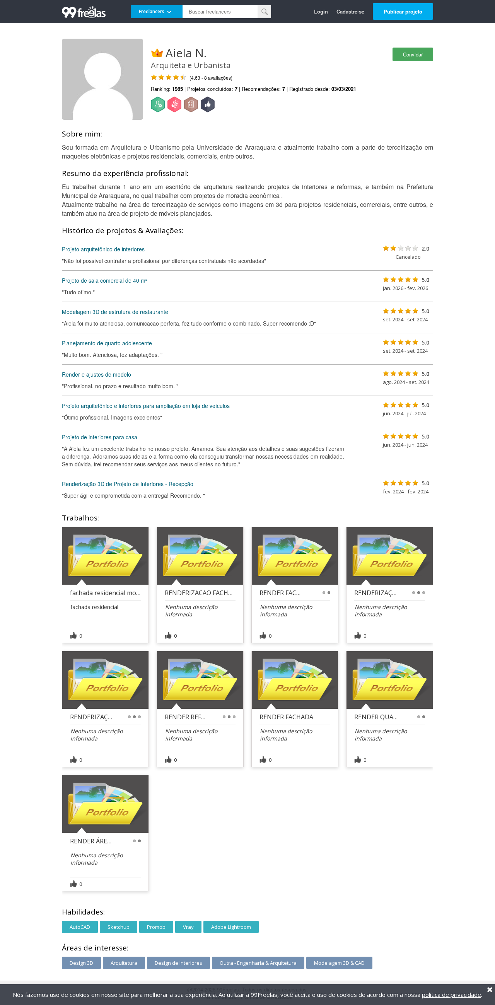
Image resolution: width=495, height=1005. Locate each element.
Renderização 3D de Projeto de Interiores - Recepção (127, 484)
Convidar (413, 54)
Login (321, 11)
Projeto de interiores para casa (99, 437)
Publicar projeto (403, 11)
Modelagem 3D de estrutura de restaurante (115, 312)
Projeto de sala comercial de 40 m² (104, 280)
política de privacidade (451, 994)
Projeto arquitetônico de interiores (103, 249)
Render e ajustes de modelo (96, 374)
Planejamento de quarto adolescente (107, 343)
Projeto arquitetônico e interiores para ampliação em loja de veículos (146, 406)
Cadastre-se (350, 11)
